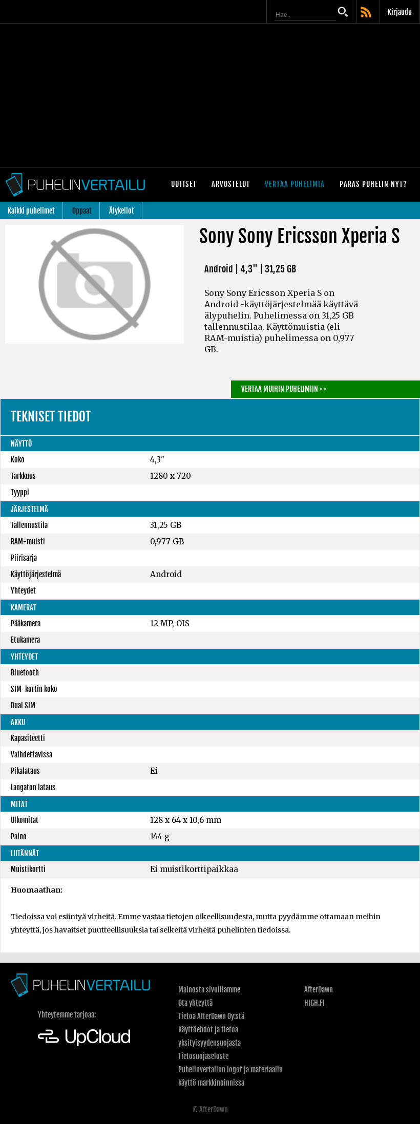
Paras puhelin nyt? (373, 184)
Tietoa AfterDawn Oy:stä (211, 1016)
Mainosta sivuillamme (209, 989)
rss (366, 12)
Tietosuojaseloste (203, 1056)
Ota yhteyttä (195, 1003)
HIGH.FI (314, 1003)
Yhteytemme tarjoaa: (67, 1014)
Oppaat (82, 210)
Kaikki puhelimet (31, 210)
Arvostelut (231, 184)
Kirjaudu (400, 12)
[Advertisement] (210, 95)
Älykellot (121, 210)
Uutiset (184, 184)
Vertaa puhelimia (295, 184)
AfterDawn (318, 989)
